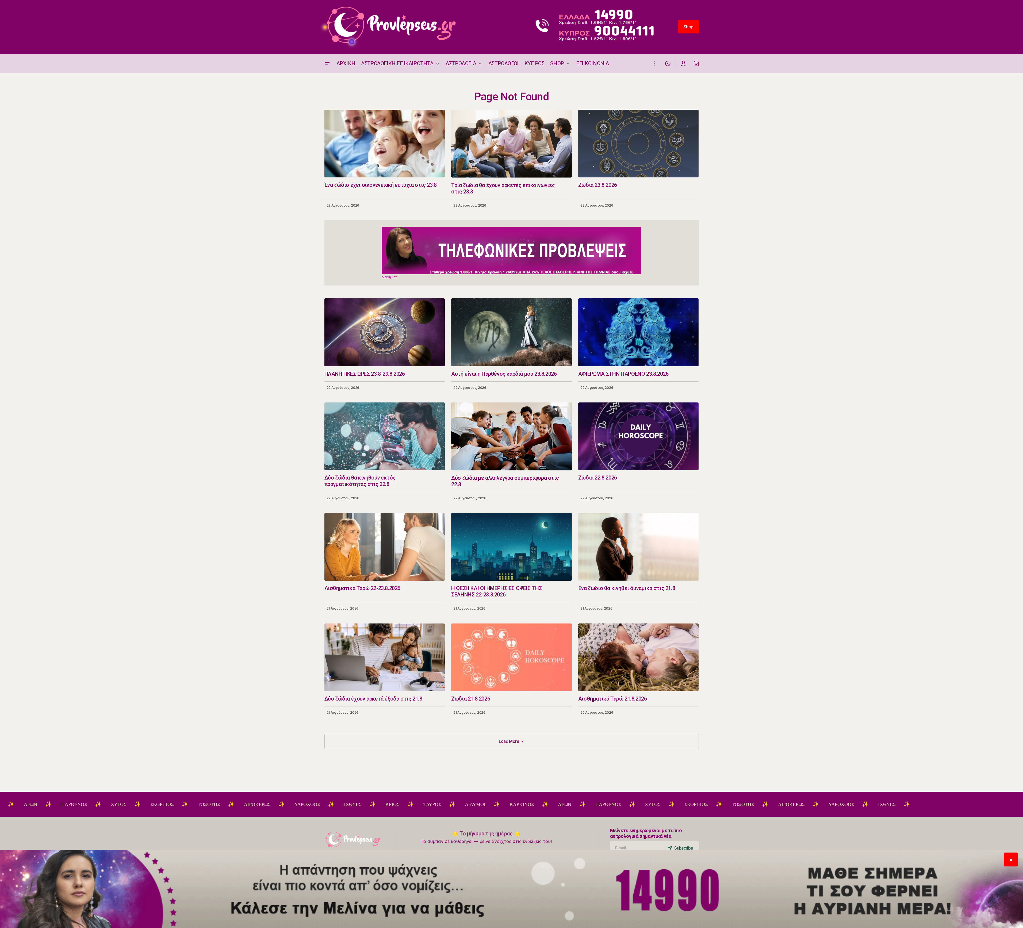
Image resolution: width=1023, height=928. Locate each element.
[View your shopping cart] (696, 63)
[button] (327, 63)
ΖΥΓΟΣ (58, 804)
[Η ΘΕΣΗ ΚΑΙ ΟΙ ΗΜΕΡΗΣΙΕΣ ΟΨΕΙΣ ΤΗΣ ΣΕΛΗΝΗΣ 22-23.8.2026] (511, 547)
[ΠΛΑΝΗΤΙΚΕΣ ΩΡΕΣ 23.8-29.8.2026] (384, 332)
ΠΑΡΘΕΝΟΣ (14, 804)
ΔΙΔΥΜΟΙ (415, 804)
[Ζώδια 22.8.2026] (638, 436)
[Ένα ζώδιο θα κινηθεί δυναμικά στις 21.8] (638, 547)
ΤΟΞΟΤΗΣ (149, 804)
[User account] (683, 63)
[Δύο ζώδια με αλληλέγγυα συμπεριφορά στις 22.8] (511, 436)
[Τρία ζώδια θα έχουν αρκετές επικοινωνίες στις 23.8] (511, 144)
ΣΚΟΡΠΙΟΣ (102, 804)
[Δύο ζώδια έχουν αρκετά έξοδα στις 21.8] (384, 657)
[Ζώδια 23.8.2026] (638, 143)
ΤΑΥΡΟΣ (372, 804)
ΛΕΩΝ (504, 804)
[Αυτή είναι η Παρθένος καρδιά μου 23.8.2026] (511, 332)
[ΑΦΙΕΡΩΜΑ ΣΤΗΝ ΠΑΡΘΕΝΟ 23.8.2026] (638, 332)
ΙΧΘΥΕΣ (292, 804)
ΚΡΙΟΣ (332, 804)
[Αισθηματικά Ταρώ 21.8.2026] (638, 657)
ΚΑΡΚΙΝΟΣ (462, 804)
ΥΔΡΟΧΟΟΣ (247, 804)
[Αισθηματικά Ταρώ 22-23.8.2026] (384, 547)
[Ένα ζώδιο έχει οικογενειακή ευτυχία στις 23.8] (384, 143)
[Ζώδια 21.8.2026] (511, 657)
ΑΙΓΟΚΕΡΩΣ (197, 804)
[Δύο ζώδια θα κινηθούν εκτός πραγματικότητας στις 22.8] (384, 436)
